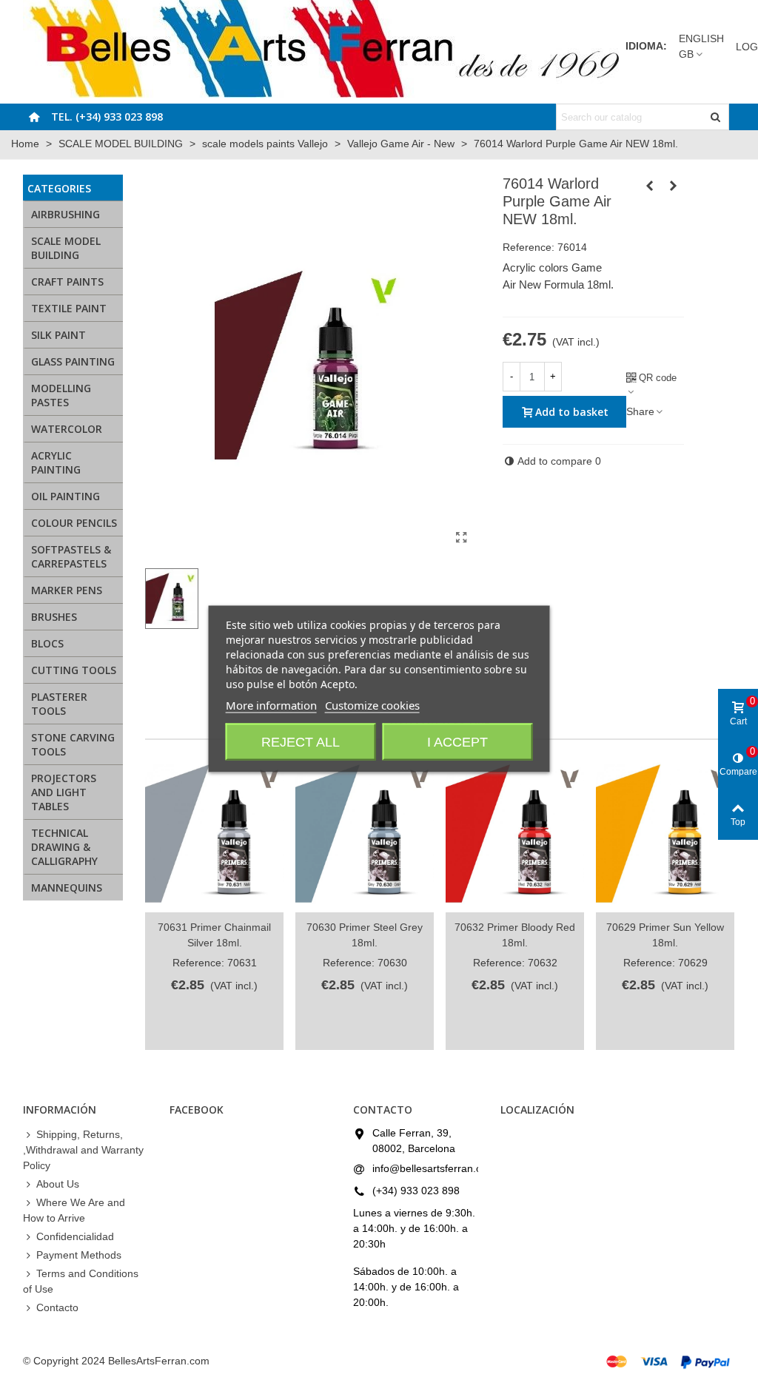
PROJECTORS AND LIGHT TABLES (63, 792)
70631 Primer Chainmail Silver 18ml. (214, 935)
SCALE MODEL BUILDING (66, 248)
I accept (457, 741)
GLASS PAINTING (73, 361)
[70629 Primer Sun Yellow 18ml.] (665, 834)
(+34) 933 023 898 (416, 1190)
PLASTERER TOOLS (59, 704)
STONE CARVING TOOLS (73, 744)
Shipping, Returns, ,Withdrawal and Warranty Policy (83, 1149)
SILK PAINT (58, 335)
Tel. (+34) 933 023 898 (107, 117)
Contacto (57, 1307)
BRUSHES (54, 617)
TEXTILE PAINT (69, 308)
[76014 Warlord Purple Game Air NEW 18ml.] (462, 538)
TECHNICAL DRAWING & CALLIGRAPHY (64, 847)
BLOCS (47, 643)
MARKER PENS (66, 590)
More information (271, 704)
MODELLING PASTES (61, 395)
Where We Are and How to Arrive (74, 1210)
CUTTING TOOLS (73, 670)
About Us (57, 1184)
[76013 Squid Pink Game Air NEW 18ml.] (649, 186)
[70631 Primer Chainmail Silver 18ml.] (214, 834)
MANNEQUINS (66, 888)
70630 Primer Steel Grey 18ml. (364, 935)
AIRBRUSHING (65, 214)
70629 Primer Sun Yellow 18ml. (665, 935)
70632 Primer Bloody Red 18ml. (515, 935)
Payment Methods (78, 1255)
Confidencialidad (75, 1236)
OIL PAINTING (65, 496)
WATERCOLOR (66, 429)
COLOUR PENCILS (74, 523)
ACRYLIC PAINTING (56, 462)
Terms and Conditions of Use (80, 1281)
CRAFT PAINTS (67, 282)
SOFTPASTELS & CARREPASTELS (71, 556)
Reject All (300, 741)
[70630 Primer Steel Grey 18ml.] (364, 834)
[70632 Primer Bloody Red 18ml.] (515, 834)
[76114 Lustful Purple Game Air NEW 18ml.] (673, 186)
